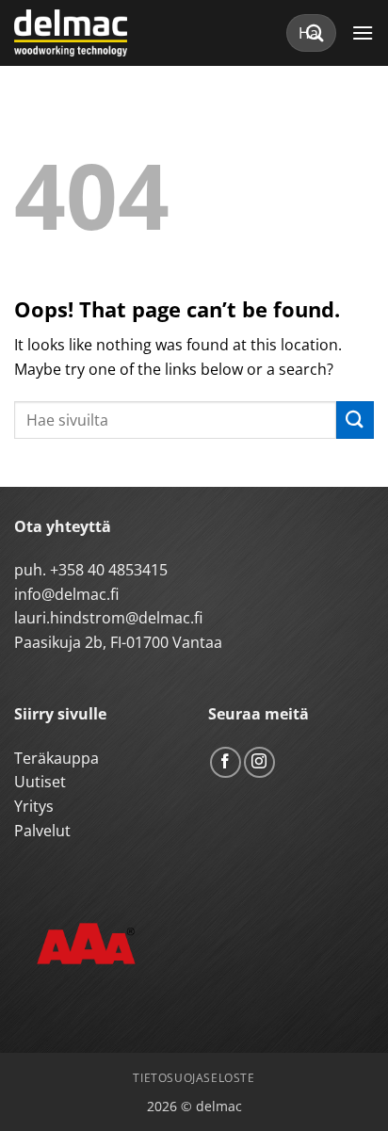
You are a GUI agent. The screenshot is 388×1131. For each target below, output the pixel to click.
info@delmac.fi (66, 594)
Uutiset (40, 781)
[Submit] (315, 32)
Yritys (34, 806)
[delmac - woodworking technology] (99, 33)
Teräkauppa (56, 758)
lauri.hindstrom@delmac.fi (108, 617)
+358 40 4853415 (109, 569)
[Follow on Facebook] (225, 762)
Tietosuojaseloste (193, 1078)
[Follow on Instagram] (259, 762)
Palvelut (42, 830)
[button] (362, 32)
